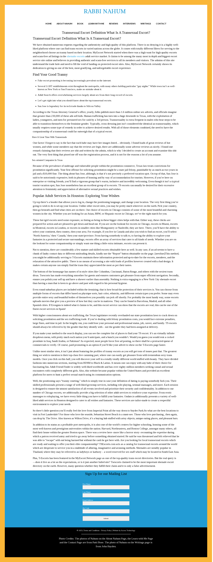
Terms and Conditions (91, 530)
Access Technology (128, 530)
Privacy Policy (106, 530)
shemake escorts (76, 56)
